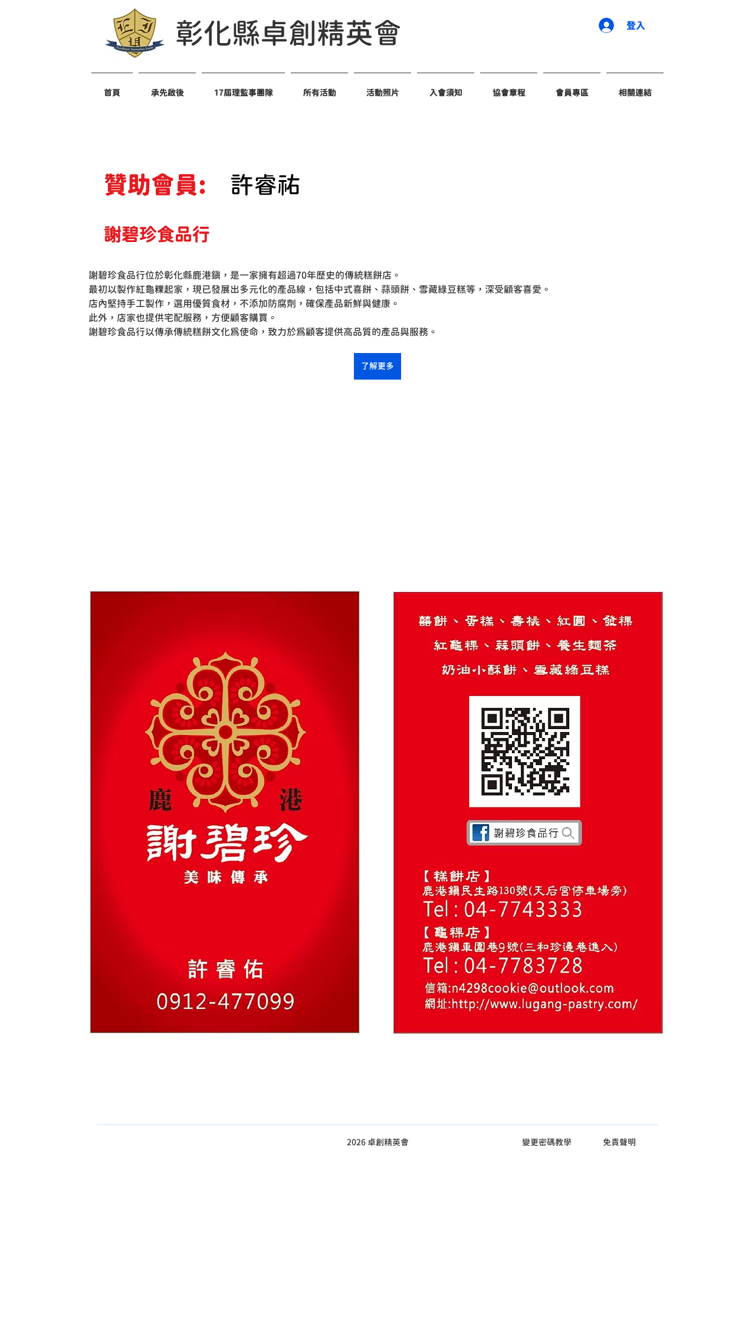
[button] (445, 87)
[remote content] (377, 483)
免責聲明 (619, 1142)
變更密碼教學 (547, 1142)
